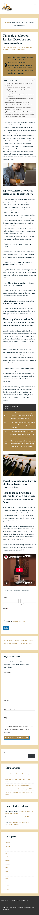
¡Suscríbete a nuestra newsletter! (16, 116)
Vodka (7, 885)
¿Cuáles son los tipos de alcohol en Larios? (19, 88)
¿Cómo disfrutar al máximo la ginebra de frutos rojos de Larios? (20, 99)
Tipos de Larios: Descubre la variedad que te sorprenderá (18, 84)
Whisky (7, 889)
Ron (6, 871)
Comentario (8, 672)
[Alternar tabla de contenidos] (32, 80)
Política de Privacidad (22, 900)
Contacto (13, 900)
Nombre (5, 604)
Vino (6, 882)
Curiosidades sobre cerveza (12, 857)
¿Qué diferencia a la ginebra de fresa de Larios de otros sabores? (21, 95)
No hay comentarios (18, 49)
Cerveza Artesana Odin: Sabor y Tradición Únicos (18, 785)
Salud (6, 878)
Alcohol (7, 842)
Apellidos (23, 604)
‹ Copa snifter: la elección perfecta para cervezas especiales (12, 643)
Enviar (6, 628)
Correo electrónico (9, 709)
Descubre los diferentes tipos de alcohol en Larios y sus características (18, 108)
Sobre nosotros (5, 900)
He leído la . (16, 621)
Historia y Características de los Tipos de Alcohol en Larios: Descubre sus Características (19, 104)
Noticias (7, 864)
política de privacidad (19, 621)
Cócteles (7, 853)
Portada (7, 22)
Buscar (6, 753)
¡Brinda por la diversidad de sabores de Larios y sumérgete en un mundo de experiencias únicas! (19, 113)
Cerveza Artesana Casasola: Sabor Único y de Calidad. (19, 789)
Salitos (7, 875)
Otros (6, 867)
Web (5, 718)
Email (5, 608)
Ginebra (5, 49)
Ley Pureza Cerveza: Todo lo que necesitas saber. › (27, 643)
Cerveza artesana (9, 850)
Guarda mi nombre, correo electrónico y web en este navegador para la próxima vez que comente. (18, 729)
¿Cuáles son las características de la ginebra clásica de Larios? (19, 91)
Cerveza (7, 846)
